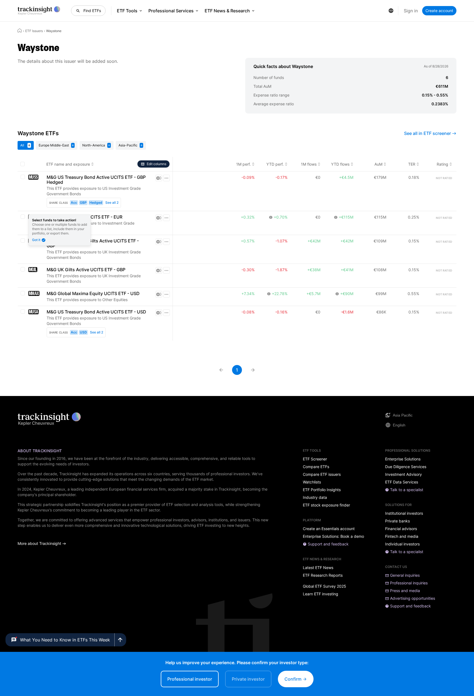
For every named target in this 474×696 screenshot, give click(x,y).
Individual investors (402, 544)
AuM (378, 164)
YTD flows (340, 164)
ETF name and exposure (68, 164)
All (25, 145)
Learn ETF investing (320, 594)
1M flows (309, 164)
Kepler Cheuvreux (49, 489)
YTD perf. (275, 164)
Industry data (315, 497)
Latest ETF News (318, 567)
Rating (442, 164)
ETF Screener (315, 459)
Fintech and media (401, 536)
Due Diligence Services (405, 467)
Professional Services (171, 10)
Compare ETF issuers (322, 474)
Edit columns (156, 164)
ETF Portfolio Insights (322, 490)
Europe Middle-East (56, 145)
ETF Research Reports (323, 575)
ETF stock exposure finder (326, 505)
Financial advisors (401, 529)
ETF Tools (127, 10)
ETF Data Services (401, 482)
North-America (96, 145)
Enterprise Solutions (403, 459)
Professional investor (189, 679)
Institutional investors (404, 513)
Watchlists (312, 482)
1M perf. (243, 164)
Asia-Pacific (130, 145)
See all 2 (112, 202)
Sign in (411, 10)
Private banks (397, 521)
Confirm (293, 679)
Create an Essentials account (329, 529)
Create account (439, 10)
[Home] (20, 30)
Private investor (248, 679)
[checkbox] (22, 164)
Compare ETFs (316, 467)
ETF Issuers (34, 31)
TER (411, 164)
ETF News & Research (227, 10)
